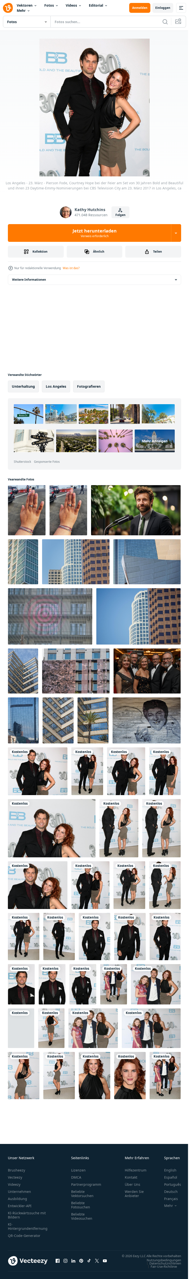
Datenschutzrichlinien (161, 1268)
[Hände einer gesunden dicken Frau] (27, 510)
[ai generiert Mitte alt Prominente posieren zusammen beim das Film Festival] (147, 670)
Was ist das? (71, 268)
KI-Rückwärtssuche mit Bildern (27, 1215)
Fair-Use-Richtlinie (160, 1271)
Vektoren (24, 5)
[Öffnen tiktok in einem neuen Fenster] (89, 1263)
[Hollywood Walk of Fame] (146, 720)
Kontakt (131, 1177)
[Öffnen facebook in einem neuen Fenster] (58, 1263)
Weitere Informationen (29, 279)
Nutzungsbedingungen (160, 1265)
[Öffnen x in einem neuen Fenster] (97, 1263)
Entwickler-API (20, 1205)
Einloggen (162, 8)
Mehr (21, 10)
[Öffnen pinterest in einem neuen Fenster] (81, 1263)
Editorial (96, 5)
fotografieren (89, 386)
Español (166, 1177)
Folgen (120, 215)
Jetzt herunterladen (95, 233)
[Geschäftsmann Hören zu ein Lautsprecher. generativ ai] (136, 510)
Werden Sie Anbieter (134, 1193)
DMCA (76, 1177)
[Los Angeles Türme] (23, 561)
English (166, 1170)
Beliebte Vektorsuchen (82, 1193)
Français (167, 1198)
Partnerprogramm (86, 1184)
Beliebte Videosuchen (81, 1216)
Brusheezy (16, 1170)
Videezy (14, 1184)
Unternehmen (19, 1191)
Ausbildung (17, 1198)
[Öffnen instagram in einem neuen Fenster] (65, 1263)
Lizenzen (78, 1170)
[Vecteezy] (8, 8)
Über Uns (132, 1184)
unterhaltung (23, 386)
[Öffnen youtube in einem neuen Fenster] (105, 1263)
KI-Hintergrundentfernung (27, 1226)
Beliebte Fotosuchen (80, 1205)
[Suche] (165, 22)
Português (168, 1184)
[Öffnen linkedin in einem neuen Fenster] (73, 1263)
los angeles (56, 386)
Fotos (49, 5)
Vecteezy (15, 1177)
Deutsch (167, 1191)
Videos (71, 5)
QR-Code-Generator (24, 1235)
